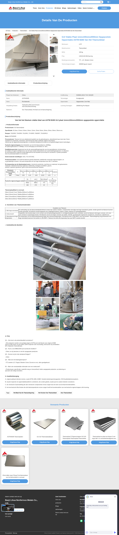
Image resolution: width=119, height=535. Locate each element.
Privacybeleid (8, 533)
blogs (64, 8)
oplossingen (71, 8)
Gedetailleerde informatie (16, 83)
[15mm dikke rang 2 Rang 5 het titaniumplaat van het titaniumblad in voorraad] (15, 460)
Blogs (57, 506)
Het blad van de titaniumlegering (24, 392)
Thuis (35, 8)
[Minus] (115, 497)
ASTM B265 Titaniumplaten (15, 436)
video (80, 8)
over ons (41, 8)
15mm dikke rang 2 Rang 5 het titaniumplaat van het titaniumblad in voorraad (15, 476)
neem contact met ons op (89, 8)
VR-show (57, 8)
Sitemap (15, 533)
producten (49, 8)
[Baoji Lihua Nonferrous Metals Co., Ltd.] (17, 8)
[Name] (101, 2)
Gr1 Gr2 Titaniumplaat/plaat (45, 436)
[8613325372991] (81, 521)
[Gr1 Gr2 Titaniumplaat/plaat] (45, 422)
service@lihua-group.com (16, 510)
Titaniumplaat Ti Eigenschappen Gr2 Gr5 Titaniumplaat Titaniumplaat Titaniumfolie (74, 437)
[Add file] (87, 532)
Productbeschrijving (40, 83)
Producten (15, 30)
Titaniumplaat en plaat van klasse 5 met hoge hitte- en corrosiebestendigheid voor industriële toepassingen (104, 438)
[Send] (115, 532)
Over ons (58, 499)
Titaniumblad (23, 30)
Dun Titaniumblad (66, 392)
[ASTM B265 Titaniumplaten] (15, 422)
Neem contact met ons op (61, 513)
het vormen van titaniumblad (47, 392)
